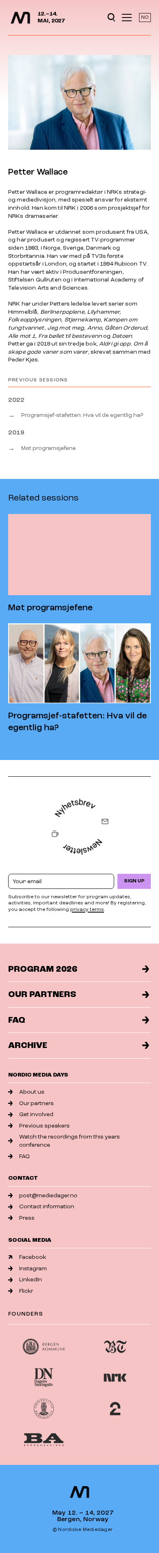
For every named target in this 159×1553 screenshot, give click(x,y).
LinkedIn (30, 1279)
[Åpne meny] (127, 17)
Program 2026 (42, 969)
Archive (27, 1045)
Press (27, 1218)
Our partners (42, 994)
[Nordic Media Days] (20, 17)
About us (31, 1092)
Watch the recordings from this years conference (69, 1141)
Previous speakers (44, 1126)
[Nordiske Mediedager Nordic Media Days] (79, 1492)
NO (145, 17)
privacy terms (87, 909)
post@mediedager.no (48, 1195)
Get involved (36, 1114)
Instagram (33, 1268)
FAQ (16, 1020)
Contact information (46, 1206)
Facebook (32, 1257)
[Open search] (111, 17)
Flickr (26, 1291)
